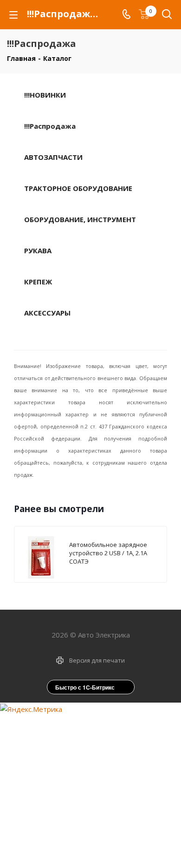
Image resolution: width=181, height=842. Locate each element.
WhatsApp (99, 821)
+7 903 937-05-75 (98, 727)
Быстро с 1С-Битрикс (85, 687)
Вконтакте (76, 821)
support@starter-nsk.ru (98, 746)
